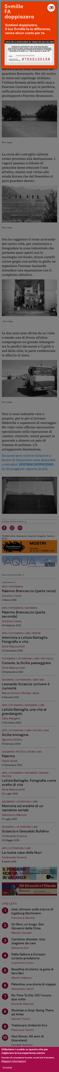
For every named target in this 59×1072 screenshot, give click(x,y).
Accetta (7, 1067)
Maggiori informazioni (13, 1061)
